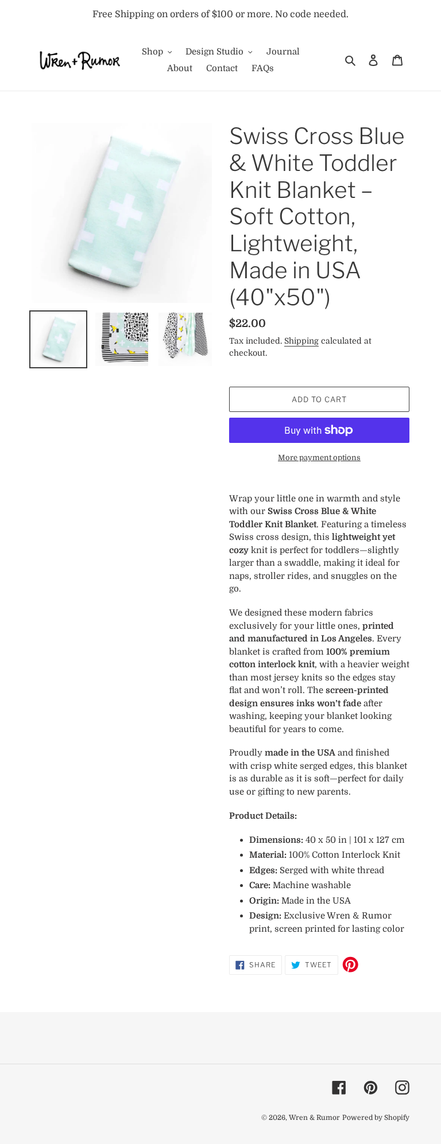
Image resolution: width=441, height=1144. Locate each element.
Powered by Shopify (375, 1118)
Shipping (301, 340)
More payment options (319, 457)
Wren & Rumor (314, 1118)
